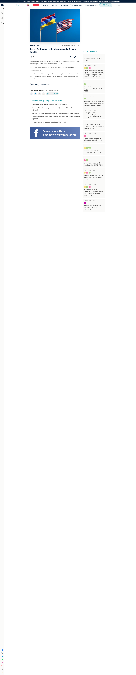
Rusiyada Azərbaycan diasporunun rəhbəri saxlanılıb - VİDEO (94, 89)
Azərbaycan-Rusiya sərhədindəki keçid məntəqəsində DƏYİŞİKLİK (92, 115)
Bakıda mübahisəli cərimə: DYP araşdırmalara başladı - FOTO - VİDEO (93, 177)
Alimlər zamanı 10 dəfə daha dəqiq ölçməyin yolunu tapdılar (52, 1)
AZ (2, 5)
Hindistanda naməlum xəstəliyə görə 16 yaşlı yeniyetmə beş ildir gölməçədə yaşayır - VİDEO (94, 103)
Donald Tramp (34, 84)
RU (2, 8)
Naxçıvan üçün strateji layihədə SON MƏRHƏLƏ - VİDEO (19, 1)
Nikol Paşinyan (45, 84)
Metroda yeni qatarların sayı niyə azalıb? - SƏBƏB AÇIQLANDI (92, 208)
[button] (97, 5)
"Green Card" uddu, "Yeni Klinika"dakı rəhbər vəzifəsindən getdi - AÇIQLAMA (94, 126)
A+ (76, 56)
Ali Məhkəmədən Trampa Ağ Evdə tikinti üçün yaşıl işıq (49, 104)
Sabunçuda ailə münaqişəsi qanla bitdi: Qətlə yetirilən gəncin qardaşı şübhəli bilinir (94, 1)
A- (71, 56)
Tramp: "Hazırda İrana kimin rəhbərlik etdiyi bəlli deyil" (49, 122)
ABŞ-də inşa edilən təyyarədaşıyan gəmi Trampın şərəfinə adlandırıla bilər (55, 113)
